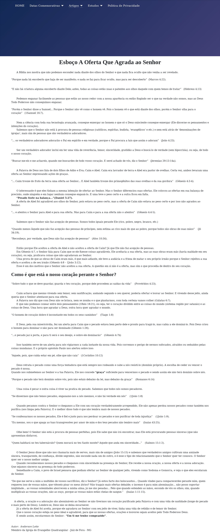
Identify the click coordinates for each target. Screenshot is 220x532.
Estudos (93, 5)
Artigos (74, 5)
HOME (19, 5)
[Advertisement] (110, 34)
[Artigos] (81, 6)
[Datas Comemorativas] (62, 6)
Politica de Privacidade (124, 5)
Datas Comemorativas (45, 5)
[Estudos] (101, 6)
